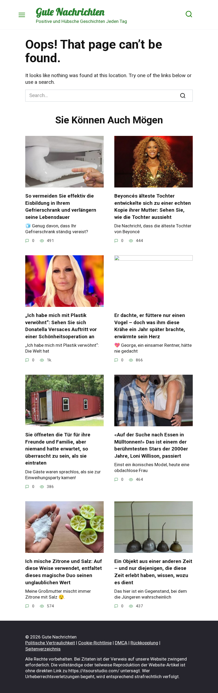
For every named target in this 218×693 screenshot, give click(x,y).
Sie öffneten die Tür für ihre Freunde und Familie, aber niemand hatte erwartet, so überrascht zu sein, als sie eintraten (57, 449)
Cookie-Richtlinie (95, 642)
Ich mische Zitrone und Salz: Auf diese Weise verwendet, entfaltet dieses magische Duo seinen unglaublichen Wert (63, 572)
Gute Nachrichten (70, 11)
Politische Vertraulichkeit (50, 642)
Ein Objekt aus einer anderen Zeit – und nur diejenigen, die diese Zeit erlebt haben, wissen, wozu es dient (153, 572)
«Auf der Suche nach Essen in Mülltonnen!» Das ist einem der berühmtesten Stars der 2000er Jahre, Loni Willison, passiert (151, 445)
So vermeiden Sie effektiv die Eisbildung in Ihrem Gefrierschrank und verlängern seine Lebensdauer (60, 206)
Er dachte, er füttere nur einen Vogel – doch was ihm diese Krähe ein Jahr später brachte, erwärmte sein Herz (149, 326)
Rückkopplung (144, 642)
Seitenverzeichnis (43, 649)
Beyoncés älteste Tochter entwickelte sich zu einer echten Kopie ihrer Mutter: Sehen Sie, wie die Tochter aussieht (152, 206)
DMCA (121, 642)
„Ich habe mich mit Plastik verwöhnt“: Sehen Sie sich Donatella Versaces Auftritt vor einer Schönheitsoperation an (61, 326)
